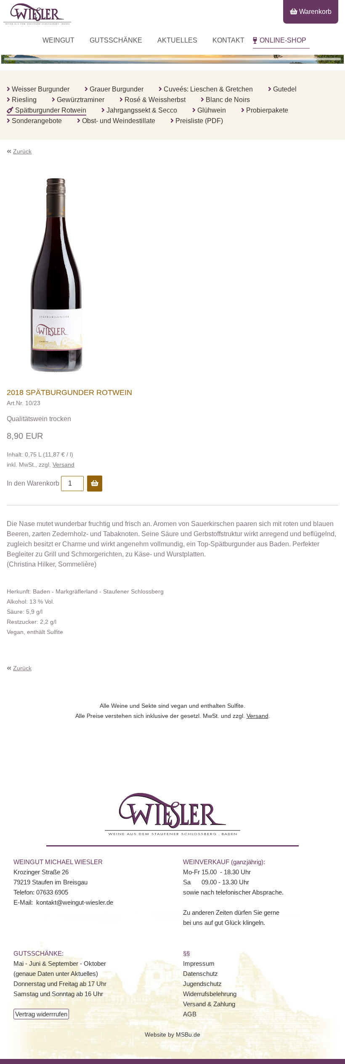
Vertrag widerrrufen (41, 1014)
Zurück (22, 151)
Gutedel (285, 89)
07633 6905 (52, 892)
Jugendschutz (202, 983)
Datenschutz (200, 973)
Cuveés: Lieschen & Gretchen (208, 89)
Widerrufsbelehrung (209, 993)
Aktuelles (177, 40)
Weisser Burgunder (40, 89)
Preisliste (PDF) (199, 120)
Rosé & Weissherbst (155, 99)
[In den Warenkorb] (94, 484)
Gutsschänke (116, 40)
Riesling (24, 99)
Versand (63, 464)
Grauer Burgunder (116, 89)
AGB (189, 1014)
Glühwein (211, 110)
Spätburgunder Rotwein (50, 110)
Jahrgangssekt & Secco (141, 110)
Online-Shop (283, 40)
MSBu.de (188, 1035)
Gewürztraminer (80, 99)
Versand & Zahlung (209, 1004)
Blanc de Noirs (228, 99)
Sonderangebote (37, 120)
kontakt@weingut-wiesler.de (74, 902)
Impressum (199, 963)
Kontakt (228, 40)
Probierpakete (267, 110)
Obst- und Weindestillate (118, 120)
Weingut (58, 40)
